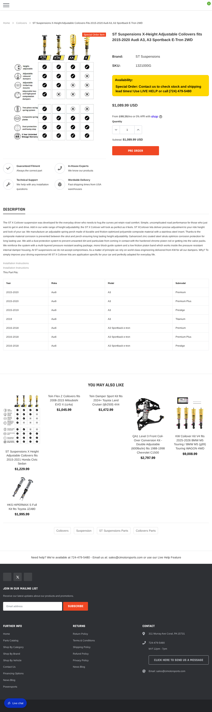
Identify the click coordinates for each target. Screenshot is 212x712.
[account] (196, 5)
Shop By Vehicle (12, 660)
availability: (124, 80)
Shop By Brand (11, 653)
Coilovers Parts (146, 530)
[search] (16, 5)
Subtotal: (117, 139)
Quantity (117, 121)
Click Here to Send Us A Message (178, 660)
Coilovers (21, 23)
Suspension (84, 530)
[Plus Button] (138, 130)
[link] (7, 577)
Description (14, 209)
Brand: (117, 56)
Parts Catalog (10, 640)
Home (6, 23)
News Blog (9, 680)
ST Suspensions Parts (113, 530)
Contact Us (9, 666)
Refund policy (81, 653)
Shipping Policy (81, 647)
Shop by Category (13, 647)
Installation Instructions (16, 263)
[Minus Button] (116, 130)
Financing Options (13, 673)
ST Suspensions (148, 56)
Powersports (10, 686)
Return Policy (80, 633)
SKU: (116, 65)
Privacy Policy (81, 660)
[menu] (6, 5)
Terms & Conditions (84, 640)
